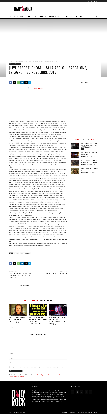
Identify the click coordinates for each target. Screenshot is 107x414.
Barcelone (16, 253)
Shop (81, 16)
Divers (73, 16)
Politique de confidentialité (91, 412)
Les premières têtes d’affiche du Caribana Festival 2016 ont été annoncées (20, 275)
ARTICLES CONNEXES (31, 300)
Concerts (31, 16)
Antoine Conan (15, 76)
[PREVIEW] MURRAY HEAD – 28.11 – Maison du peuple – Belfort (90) (17, 320)
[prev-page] (10, 327)
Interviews (53, 16)
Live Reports (84, 172)
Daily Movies (81, 412)
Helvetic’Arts (65, 412)
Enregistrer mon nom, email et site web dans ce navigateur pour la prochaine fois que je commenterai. (38, 367)
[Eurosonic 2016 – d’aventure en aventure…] (75, 155)
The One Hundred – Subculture (56, 274)
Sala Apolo (27, 253)
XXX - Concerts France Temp (20, 61)
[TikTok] (91, 1)
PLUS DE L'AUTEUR (46, 300)
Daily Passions (73, 412)
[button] (96, 16)
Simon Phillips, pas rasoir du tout (89, 170)
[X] (94, 1)
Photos (65, 16)
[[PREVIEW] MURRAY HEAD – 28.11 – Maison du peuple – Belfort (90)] (18, 310)
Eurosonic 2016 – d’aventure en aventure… (89, 154)
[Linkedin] (22, 82)
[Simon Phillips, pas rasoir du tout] (75, 171)
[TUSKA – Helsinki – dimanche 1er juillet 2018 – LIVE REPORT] (75, 163)
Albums (41, 16)
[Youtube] (97, 1)
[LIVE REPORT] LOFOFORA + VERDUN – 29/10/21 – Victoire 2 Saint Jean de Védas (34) (57, 321)
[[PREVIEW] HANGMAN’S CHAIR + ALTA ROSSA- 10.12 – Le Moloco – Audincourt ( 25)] (38, 310)
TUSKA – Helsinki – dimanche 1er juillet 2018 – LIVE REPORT (89, 162)
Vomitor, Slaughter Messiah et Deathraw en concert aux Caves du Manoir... (89, 145)
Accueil (13, 16)
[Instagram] (88, 1)
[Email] (26, 82)
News (22, 16)
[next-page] (13, 327)
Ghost (21, 253)
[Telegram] (29, 82)
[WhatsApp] (18, 82)
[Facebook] (86, 1)
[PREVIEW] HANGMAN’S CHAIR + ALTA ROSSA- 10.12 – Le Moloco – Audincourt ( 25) (38, 321)
